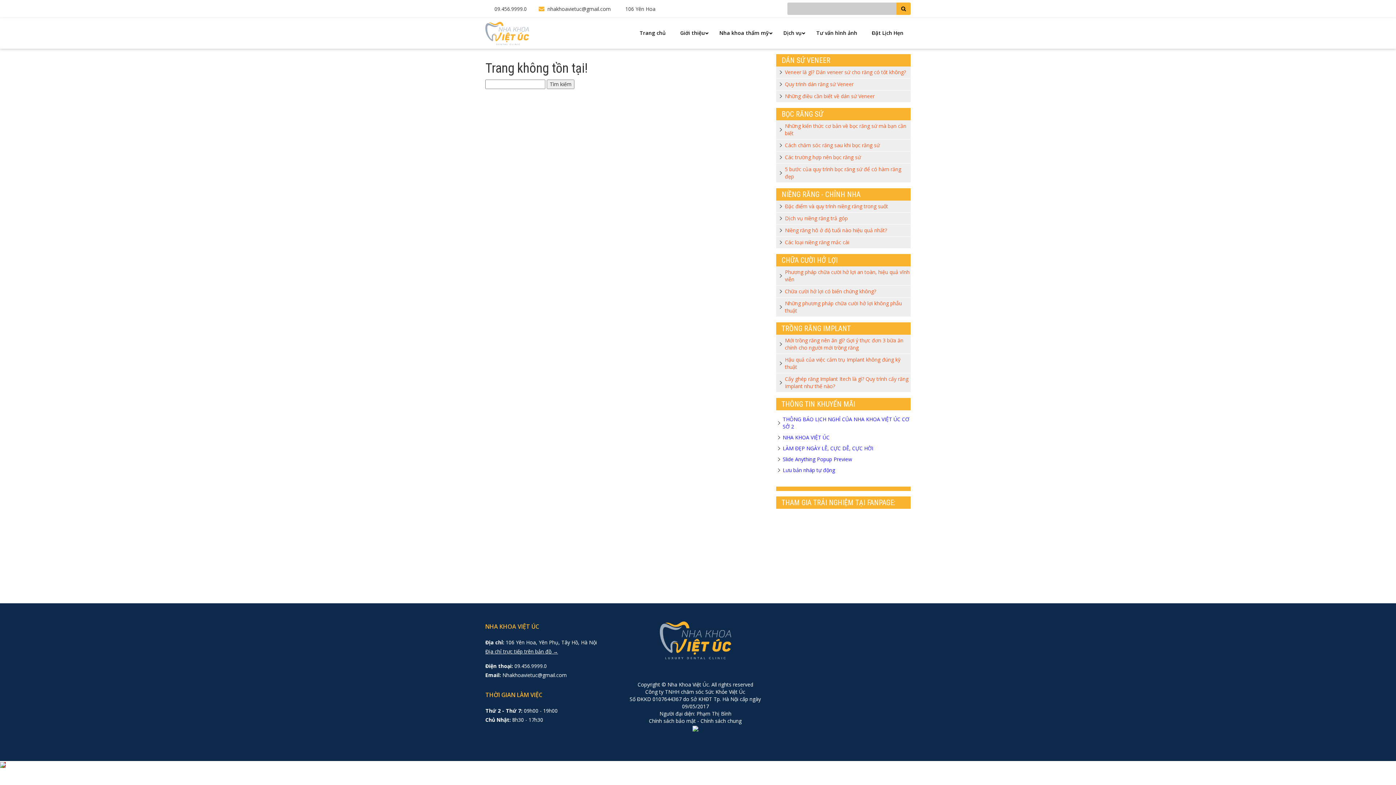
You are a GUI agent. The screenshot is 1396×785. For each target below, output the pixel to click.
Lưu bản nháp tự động (809, 470)
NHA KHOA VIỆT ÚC (806, 437)
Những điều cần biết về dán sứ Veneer (830, 96)
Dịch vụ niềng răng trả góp (816, 218)
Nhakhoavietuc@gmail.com (534, 675)
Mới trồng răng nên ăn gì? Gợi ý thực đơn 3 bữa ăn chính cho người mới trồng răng (844, 344)
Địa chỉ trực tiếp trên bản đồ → (521, 651)
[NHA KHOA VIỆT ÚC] (507, 32)
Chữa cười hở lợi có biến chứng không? (830, 291)
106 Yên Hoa (640, 8)
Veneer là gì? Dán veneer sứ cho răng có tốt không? (845, 72)
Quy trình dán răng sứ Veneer (819, 84)
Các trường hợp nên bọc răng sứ (823, 157)
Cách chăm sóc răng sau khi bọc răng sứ (832, 145)
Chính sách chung (721, 720)
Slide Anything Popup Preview (817, 459)
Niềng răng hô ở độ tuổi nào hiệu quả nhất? (836, 230)
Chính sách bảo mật (672, 720)
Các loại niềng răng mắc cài (817, 242)
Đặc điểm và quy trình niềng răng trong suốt (836, 206)
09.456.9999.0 (510, 8)
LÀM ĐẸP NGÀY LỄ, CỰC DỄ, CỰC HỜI (828, 448)
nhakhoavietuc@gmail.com (579, 8)
